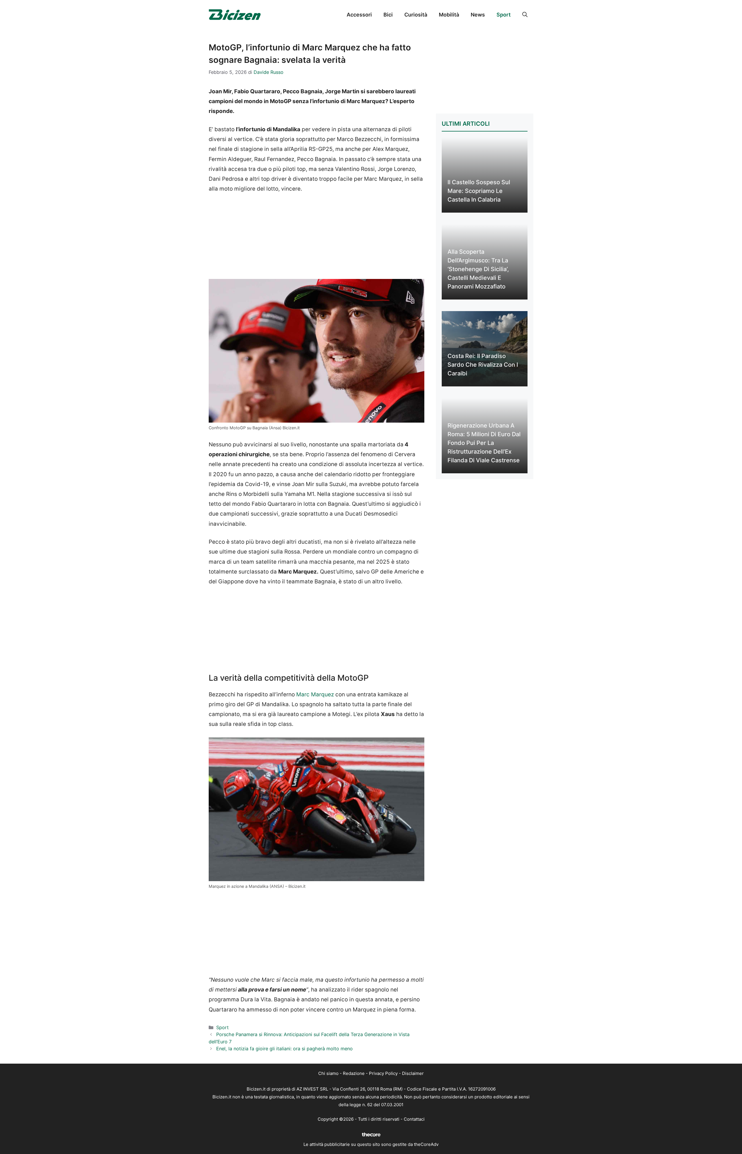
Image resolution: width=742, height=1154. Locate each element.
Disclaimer (413, 1073)
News (478, 15)
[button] (525, 14)
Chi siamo (328, 1073)
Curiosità (415, 15)
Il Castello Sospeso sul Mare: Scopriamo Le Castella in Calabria (479, 191)
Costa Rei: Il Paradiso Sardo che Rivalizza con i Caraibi (483, 365)
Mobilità (449, 15)
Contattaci (414, 1119)
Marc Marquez (315, 694)
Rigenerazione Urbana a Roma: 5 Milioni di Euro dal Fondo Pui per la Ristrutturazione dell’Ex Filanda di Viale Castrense (484, 443)
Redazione (354, 1073)
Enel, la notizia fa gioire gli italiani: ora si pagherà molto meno (284, 1048)
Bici (388, 15)
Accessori (359, 15)
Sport (504, 15)
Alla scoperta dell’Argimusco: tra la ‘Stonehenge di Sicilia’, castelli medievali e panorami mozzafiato (478, 269)
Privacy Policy (383, 1073)
